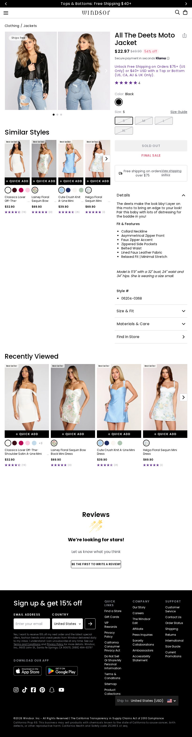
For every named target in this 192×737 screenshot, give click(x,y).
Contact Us (173, 617)
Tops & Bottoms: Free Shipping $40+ (96, 3)
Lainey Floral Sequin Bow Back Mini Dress (43, 199)
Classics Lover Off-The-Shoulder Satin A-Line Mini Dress (15, 199)
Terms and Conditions (27, 644)
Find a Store (112, 611)
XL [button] (124, 130)
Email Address (27, 615)
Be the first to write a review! (96, 564)
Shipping (171, 629)
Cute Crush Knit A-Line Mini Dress (69, 199)
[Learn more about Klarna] (168, 58)
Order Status (174, 623)
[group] (31, 71)
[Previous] (6, 3)
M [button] (143, 120)
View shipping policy (171, 173)
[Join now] (90, 623)
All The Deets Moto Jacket (145, 39)
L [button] (163, 120)
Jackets (30, 26)
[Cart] (184, 12)
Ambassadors (143, 650)
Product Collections (112, 692)
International (174, 641)
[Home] (96, 12)
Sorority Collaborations (143, 643)
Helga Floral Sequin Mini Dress (93, 199)
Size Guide (178, 112)
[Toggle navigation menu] (6, 12)
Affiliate (138, 629)
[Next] (186, 3)
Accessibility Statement (141, 658)
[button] (8, 190)
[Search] (177, 12)
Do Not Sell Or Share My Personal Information (112, 662)
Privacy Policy (55, 644)
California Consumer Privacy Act (112, 646)
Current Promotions (173, 654)
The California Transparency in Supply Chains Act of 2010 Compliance (117, 718)
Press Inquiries (143, 635)
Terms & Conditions (112, 676)
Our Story (139, 607)
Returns (170, 635)
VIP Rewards (110, 625)
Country (60, 615)
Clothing (12, 26)
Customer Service (172, 609)
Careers (138, 613)
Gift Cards (111, 617)
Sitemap (110, 684)
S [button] (124, 120)
